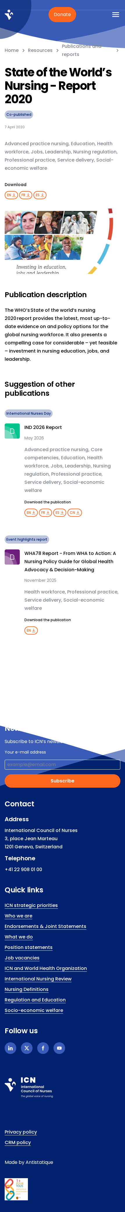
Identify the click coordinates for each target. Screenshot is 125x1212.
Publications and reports (81, 50)
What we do (19, 936)
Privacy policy (21, 1132)
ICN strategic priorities (31, 905)
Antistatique (39, 1162)
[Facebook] (43, 1048)
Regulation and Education (35, 999)
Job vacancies (22, 957)
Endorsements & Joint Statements (45, 926)
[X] (27, 1048)
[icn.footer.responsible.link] (62, 1189)
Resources (40, 50)
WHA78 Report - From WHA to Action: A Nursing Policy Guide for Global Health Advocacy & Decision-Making (70, 561)
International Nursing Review (38, 978)
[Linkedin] (10, 1048)
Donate (62, 14)
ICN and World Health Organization (46, 968)
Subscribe (62, 780)
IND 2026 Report (43, 427)
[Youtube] (59, 1048)
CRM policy (18, 1142)
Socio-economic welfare (34, 1010)
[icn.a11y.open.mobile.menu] (115, 14)
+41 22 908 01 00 (23, 869)
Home (12, 50)
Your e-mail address (25, 752)
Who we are (18, 915)
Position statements (29, 947)
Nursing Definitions (27, 989)
